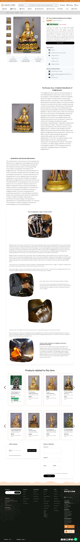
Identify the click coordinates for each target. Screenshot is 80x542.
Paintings (24, 501)
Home (7, 12)
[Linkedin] (72, 491)
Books (44, 512)
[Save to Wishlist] (43, 18)
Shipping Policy (36, 498)
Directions (66, 507)
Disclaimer (35, 491)
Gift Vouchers (56, 505)
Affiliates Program (57, 501)
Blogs (45, 498)
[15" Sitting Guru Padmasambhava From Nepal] (33, 390)
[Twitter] (67, 491)
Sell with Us (56, 496)
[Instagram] (70, 491)
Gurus (21, 12)
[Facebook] (65, 491)
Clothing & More (26, 498)
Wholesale (55, 498)
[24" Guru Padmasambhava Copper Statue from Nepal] (33, 427)
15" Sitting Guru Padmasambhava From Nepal (34, 393)
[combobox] (43, 5)
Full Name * (46, 457)
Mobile (54, 465)
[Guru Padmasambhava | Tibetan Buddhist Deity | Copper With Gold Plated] (16, 427)
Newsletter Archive (47, 496)
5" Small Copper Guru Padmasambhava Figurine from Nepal (15, 393)
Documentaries (46, 501)
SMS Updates (56, 510)
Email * (45, 465)
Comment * (46, 447)
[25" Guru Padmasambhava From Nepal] (8, 20)
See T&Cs (15, 61)
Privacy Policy (65, 473)
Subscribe (17, 492)
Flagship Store (67, 502)
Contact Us (56, 491)
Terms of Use (59, 473)
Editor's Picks (46, 508)
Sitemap (55, 508)
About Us (45, 491)
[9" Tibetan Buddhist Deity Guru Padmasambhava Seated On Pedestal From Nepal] (69, 390)
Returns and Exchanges (57, 74)
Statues (11, 12)
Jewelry (24, 496)
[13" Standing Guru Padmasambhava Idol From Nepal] (51, 427)
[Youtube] (74, 491)
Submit (49, 475)
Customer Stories (46, 505)
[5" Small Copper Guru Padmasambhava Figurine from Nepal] (16, 390)
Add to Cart (60, 43)
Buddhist (17, 12)
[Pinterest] (68, 491)
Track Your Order (57, 503)
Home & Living (25, 503)
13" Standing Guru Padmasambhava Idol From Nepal (51, 431)
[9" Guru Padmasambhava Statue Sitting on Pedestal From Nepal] (51, 390)
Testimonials (46, 503)
